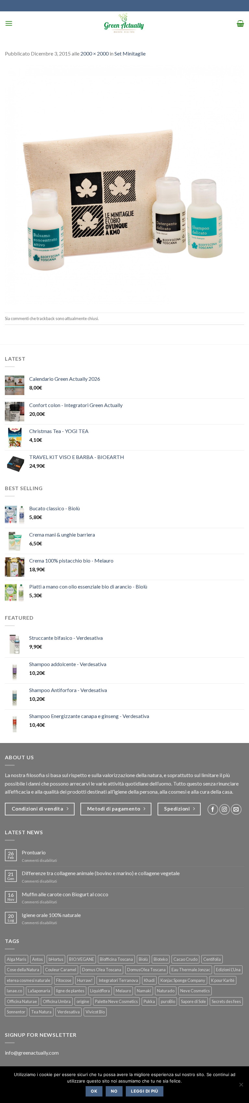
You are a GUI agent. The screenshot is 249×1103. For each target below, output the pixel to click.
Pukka (149, 1001)
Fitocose (63, 980)
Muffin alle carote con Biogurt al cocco (65, 894)
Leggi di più (144, 1091)
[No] (241, 1086)
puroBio (168, 1001)
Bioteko (161, 959)
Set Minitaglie (130, 53)
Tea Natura (41, 1011)
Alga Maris (16, 959)
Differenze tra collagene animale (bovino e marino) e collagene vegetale (101, 873)
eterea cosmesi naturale (28, 980)
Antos (37, 959)
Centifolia (212, 959)
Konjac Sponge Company (182, 980)
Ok (94, 1091)
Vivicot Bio (95, 1011)
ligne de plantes (70, 990)
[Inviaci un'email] (236, 809)
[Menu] (9, 23)
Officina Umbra (57, 1001)
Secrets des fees (226, 1001)
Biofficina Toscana (116, 959)
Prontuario (34, 852)
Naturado (165, 990)
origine (83, 1001)
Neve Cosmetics (195, 990)
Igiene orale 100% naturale (51, 915)
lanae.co (14, 990)
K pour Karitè (222, 980)
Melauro (123, 990)
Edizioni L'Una (228, 969)
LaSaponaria (39, 990)
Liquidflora (100, 990)
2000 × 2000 (94, 53)
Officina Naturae (22, 1001)
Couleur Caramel (60, 969)
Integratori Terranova (118, 980)
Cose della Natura (23, 969)
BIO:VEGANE (81, 959)
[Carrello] (240, 23)
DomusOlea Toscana (146, 969)
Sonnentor (16, 1011)
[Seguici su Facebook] (213, 809)
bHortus (56, 959)
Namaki (144, 990)
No (114, 1091)
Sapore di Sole (193, 1001)
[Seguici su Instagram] (224, 809)
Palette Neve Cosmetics (116, 1001)
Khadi (149, 980)
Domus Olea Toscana (101, 969)
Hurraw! (85, 980)
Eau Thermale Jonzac (191, 969)
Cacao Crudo (185, 959)
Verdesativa (68, 1011)
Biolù (143, 959)
